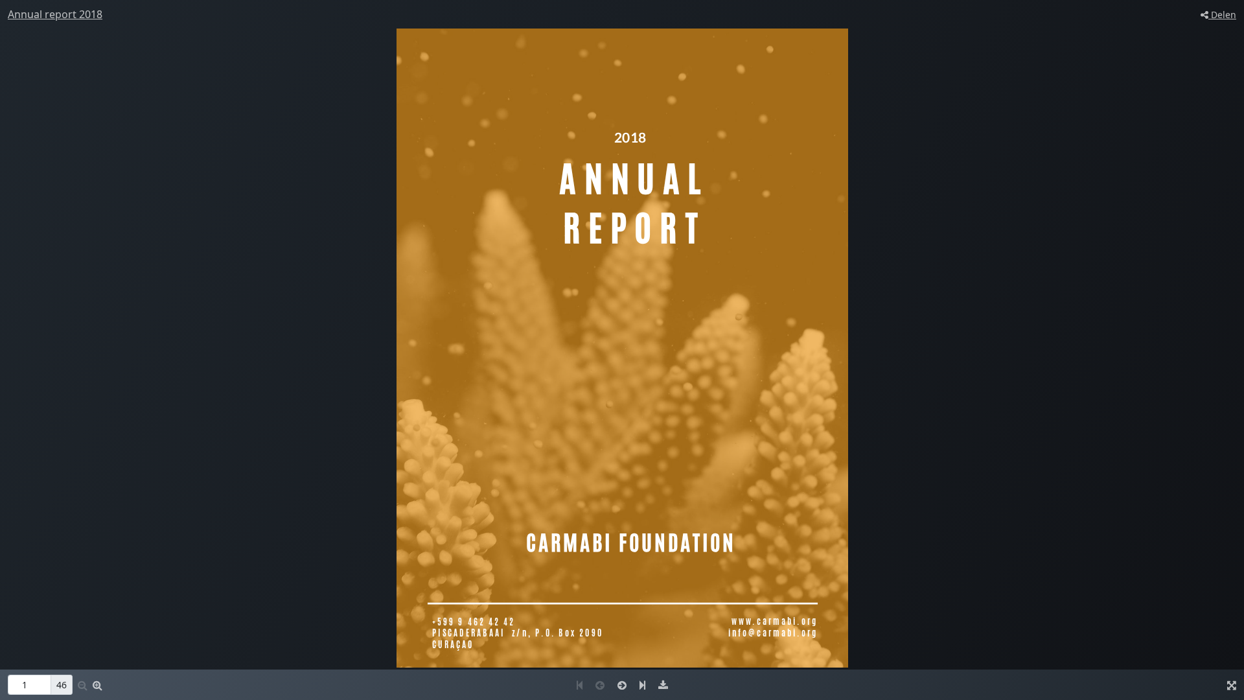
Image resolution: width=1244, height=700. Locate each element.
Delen (1222, 14)
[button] (97, 685)
